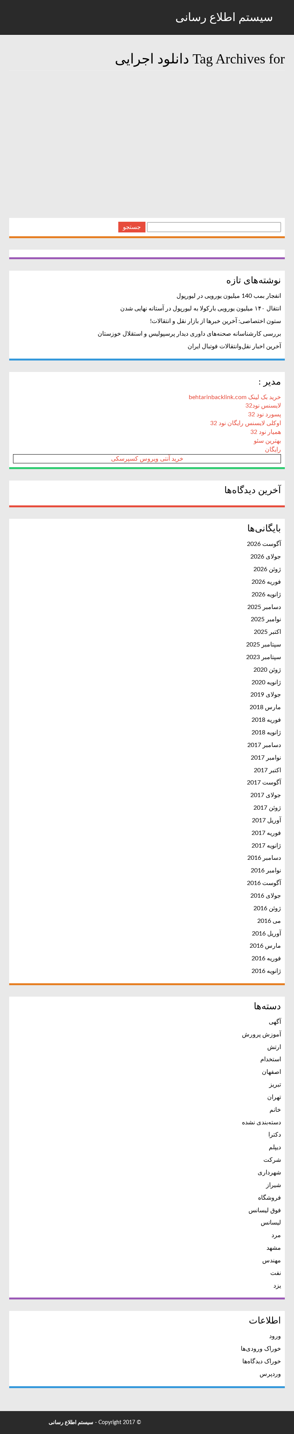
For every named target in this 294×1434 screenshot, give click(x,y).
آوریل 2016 (266, 934)
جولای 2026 (265, 557)
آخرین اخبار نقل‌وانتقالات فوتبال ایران (234, 346)
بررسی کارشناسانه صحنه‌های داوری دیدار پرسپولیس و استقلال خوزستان (189, 334)
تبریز (275, 1085)
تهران (274, 1097)
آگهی (275, 1022)
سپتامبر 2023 (263, 657)
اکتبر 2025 (267, 632)
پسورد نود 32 (264, 414)
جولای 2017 (265, 795)
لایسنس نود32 (263, 406)
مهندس (271, 1260)
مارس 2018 (265, 707)
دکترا (274, 1135)
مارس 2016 (265, 946)
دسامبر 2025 (264, 607)
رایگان (273, 450)
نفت (275, 1273)
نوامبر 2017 (266, 758)
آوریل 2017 (266, 820)
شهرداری (269, 1172)
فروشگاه (269, 1198)
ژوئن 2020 (267, 670)
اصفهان (271, 1072)
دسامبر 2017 (264, 745)
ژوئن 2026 (267, 569)
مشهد (273, 1248)
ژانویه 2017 (266, 846)
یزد (277, 1286)
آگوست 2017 (264, 783)
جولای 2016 (265, 896)
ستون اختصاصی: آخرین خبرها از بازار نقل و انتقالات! (215, 321)
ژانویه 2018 (266, 732)
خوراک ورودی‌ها (261, 1349)
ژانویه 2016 (266, 971)
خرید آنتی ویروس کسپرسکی (147, 459)
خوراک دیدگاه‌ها (261, 1361)
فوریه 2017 (266, 833)
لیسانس (271, 1223)
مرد (276, 1235)
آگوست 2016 (264, 883)
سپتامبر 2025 (263, 644)
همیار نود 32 (265, 432)
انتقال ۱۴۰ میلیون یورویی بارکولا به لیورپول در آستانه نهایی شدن (200, 308)
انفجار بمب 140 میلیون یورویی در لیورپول (228, 296)
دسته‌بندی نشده (261, 1122)
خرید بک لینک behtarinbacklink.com (235, 397)
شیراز (273, 1185)
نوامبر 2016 (266, 870)
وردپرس (270, 1374)
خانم (275, 1110)
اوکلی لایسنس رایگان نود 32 (245, 423)
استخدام (270, 1059)
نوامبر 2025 (266, 619)
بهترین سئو (267, 441)
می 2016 (269, 921)
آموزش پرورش (261, 1034)
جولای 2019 (265, 695)
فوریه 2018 (266, 720)
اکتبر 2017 (267, 770)
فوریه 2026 (266, 582)
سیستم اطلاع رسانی (225, 17)
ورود (275, 1336)
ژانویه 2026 (266, 594)
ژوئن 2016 (267, 908)
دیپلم (275, 1147)
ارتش (274, 1047)
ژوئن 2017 (267, 808)
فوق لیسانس (264, 1210)
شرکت (272, 1160)
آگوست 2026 (264, 544)
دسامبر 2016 (264, 858)
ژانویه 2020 (266, 682)
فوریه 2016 (266, 958)
